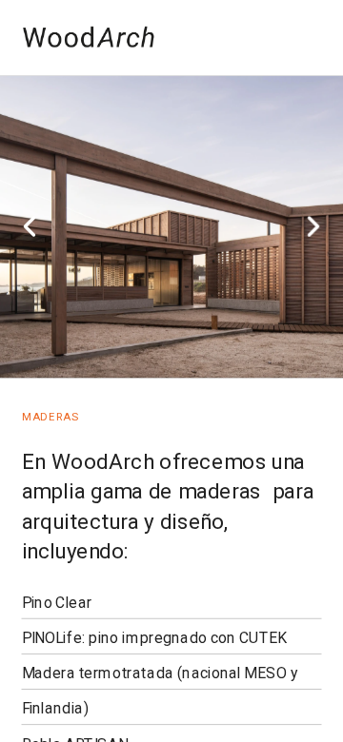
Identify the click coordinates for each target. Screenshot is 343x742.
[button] (30, 226)
